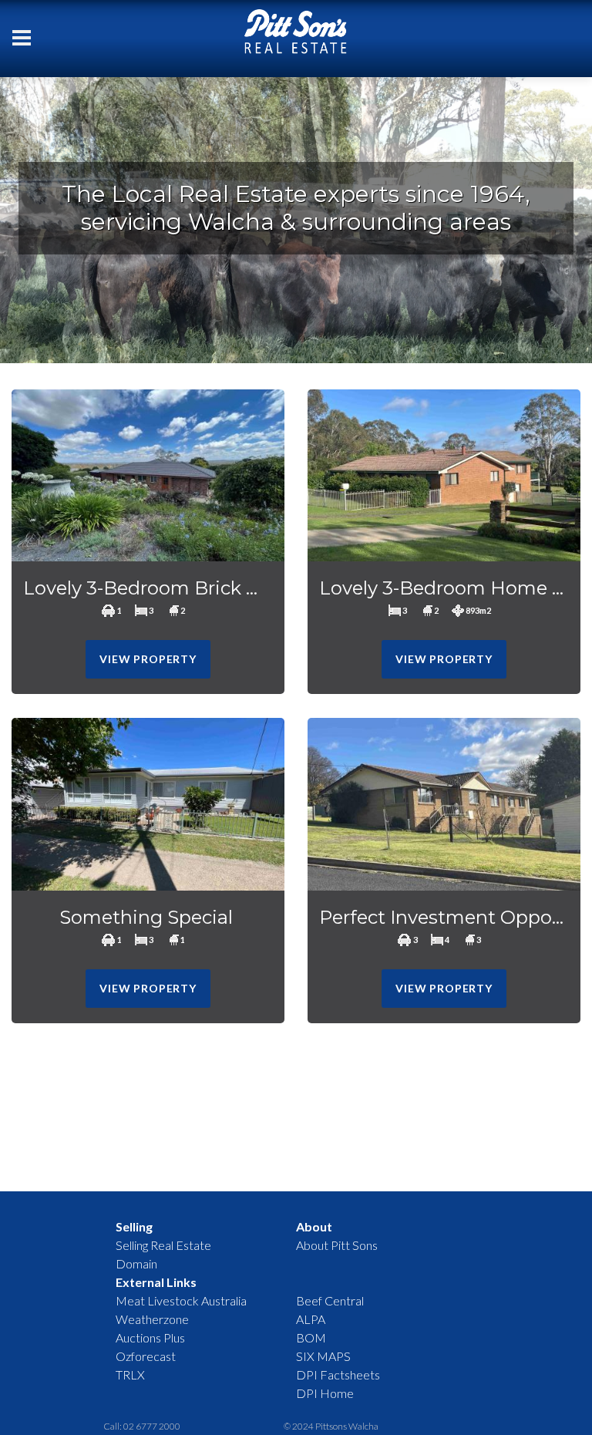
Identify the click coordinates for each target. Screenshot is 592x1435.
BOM (311, 1337)
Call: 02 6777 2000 (141, 1426)
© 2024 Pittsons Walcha (331, 1426)
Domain (136, 1263)
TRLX (130, 1374)
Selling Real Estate (163, 1245)
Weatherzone (152, 1319)
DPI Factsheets (338, 1374)
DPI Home (325, 1393)
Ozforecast (146, 1356)
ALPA (310, 1319)
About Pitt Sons (337, 1245)
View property (148, 658)
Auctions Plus (150, 1337)
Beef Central (330, 1300)
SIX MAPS (323, 1356)
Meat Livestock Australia (181, 1300)
